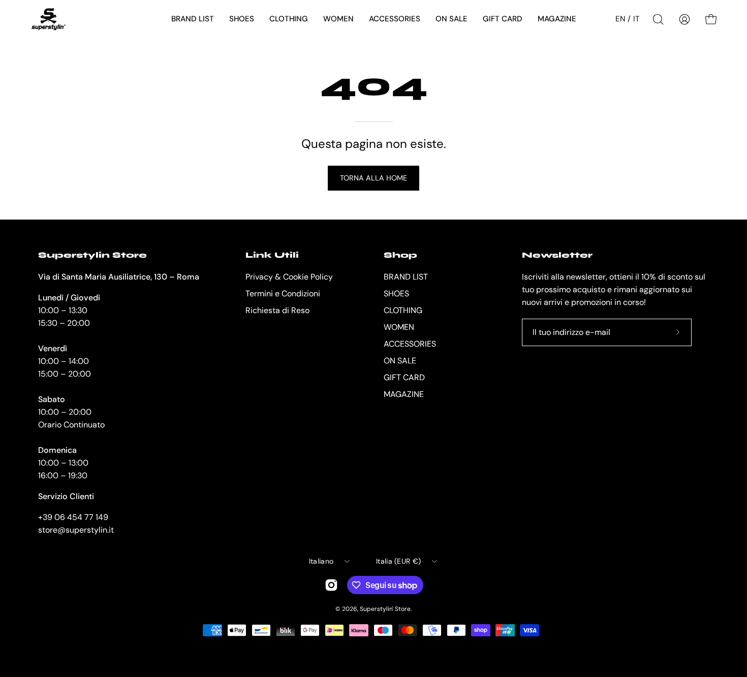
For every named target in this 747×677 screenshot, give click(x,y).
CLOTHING (403, 310)
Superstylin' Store (385, 609)
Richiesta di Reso (277, 310)
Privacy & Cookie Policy (289, 276)
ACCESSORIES (410, 343)
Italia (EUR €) (398, 561)
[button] (193, 19)
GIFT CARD (404, 377)
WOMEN (399, 327)
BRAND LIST (406, 276)
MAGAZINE (404, 394)
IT (636, 19)
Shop (400, 255)
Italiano (321, 561)
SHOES (396, 293)
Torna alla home (373, 177)
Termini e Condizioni (282, 293)
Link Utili (272, 255)
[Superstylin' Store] (48, 19)
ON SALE (400, 360)
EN (620, 19)
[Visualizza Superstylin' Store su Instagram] (331, 585)
